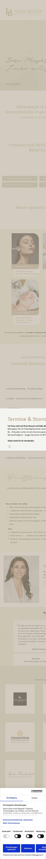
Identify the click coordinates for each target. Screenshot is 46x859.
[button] (9, 446)
